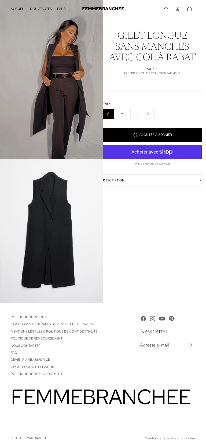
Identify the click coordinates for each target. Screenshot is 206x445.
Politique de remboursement (36, 338)
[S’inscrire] (190, 345)
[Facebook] (143, 318)
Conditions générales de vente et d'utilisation (53, 324)
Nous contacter (26, 346)
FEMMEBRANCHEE (37, 438)
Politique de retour (29, 317)
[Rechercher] (166, 9)
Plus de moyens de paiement (152, 163)
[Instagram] (152, 318)
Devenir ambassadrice (30, 360)
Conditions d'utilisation (32, 367)
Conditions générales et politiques (170, 438)
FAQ (14, 353)
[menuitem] (61, 9)
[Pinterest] (171, 318)
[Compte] (177, 9)
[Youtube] (162, 318)
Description (113, 180)
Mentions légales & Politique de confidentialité (54, 331)
